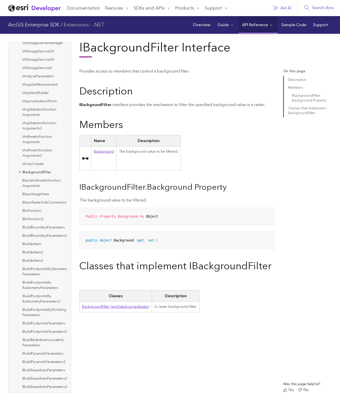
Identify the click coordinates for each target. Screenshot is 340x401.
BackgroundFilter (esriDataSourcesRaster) (115, 307)
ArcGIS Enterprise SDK (33, 25)
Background (104, 152)
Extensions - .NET (84, 25)
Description (297, 80)
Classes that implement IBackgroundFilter (307, 110)
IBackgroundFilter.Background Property (309, 98)
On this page (294, 71)
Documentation (83, 8)
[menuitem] (201, 25)
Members (295, 88)
